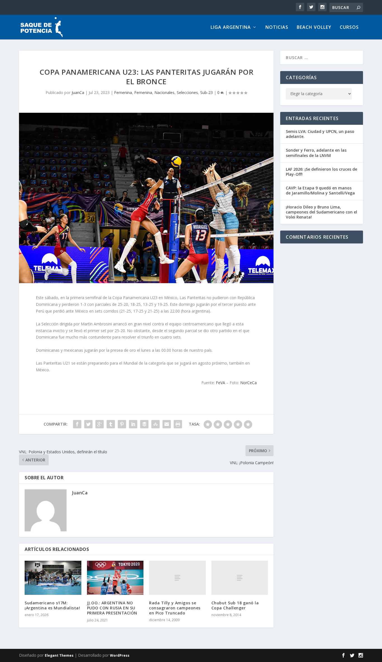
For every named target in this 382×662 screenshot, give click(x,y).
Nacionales (164, 92)
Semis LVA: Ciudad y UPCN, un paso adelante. (320, 134)
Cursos (349, 27)
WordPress (119, 655)
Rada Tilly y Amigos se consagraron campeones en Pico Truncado (175, 608)
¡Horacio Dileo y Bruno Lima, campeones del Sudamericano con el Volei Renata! (321, 212)
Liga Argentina (231, 27)
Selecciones (187, 92)
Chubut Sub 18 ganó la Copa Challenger (235, 605)
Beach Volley (314, 27)
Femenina (123, 92)
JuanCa (78, 92)
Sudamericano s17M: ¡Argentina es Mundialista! (52, 605)
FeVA (220, 382)
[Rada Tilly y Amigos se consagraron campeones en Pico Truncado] (177, 578)
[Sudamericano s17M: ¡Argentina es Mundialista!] (53, 578)
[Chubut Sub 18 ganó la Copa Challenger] (239, 578)
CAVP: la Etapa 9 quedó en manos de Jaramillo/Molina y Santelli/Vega (320, 190)
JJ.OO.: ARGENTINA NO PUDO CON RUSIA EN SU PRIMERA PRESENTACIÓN (112, 608)
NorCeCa (248, 382)
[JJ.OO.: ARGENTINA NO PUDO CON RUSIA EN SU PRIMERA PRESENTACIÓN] (115, 578)
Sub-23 (206, 92)
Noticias (276, 27)
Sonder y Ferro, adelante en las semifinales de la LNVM (316, 152)
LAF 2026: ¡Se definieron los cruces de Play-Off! (321, 171)
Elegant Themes (59, 655)
